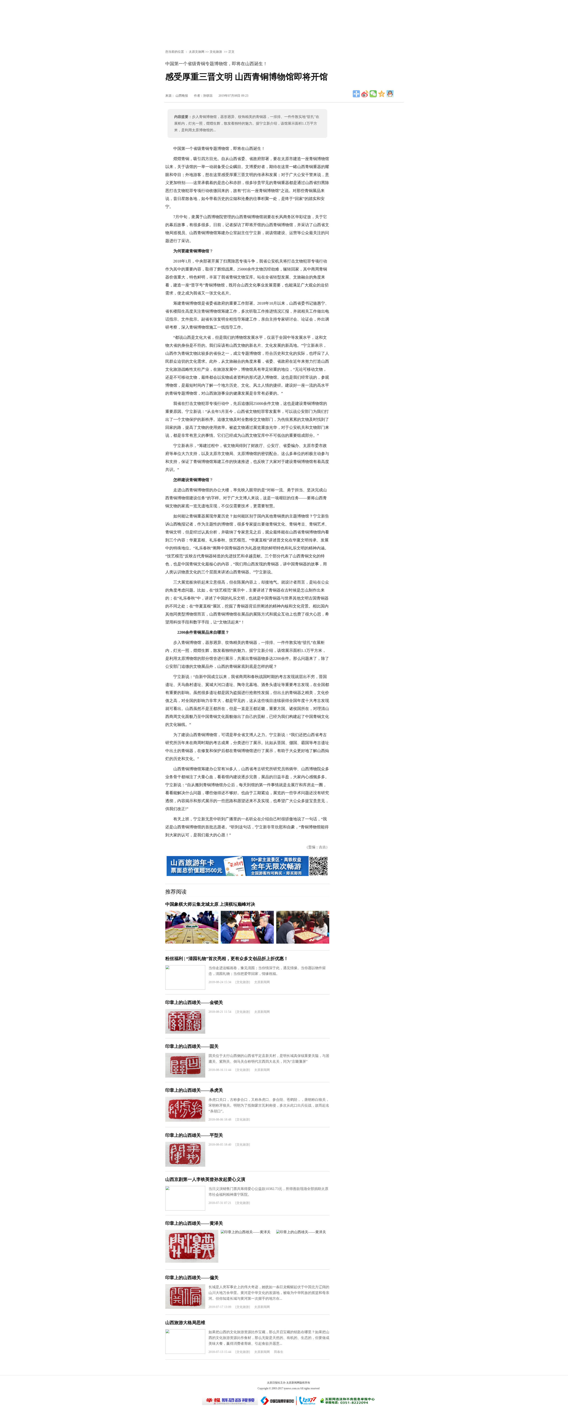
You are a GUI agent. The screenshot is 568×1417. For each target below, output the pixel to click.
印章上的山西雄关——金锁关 (194, 1002)
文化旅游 (216, 51)
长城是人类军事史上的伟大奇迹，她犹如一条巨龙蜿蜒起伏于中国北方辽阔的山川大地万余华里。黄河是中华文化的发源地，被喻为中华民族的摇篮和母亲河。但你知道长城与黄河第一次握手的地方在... (269, 1292)
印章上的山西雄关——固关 (192, 1046)
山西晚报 (182, 95)
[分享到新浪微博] (364, 93)
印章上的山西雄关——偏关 (192, 1277)
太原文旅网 (196, 51)
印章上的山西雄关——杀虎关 (194, 1090)
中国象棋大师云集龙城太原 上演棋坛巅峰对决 (210, 904)
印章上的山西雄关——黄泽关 (194, 1223)
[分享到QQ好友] (390, 93)
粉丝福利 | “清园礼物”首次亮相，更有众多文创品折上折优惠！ (226, 958)
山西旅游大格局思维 (185, 1322)
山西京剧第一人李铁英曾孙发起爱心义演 (205, 1179)
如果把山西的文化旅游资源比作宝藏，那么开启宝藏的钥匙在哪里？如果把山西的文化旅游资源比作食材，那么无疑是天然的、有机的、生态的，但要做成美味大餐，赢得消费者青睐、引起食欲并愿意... (269, 1337)
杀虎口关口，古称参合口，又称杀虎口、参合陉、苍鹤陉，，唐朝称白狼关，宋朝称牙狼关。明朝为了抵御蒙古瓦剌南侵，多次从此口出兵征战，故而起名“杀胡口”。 (269, 1105)
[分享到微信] (373, 93)
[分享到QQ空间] (381, 93)
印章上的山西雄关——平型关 (194, 1135)
